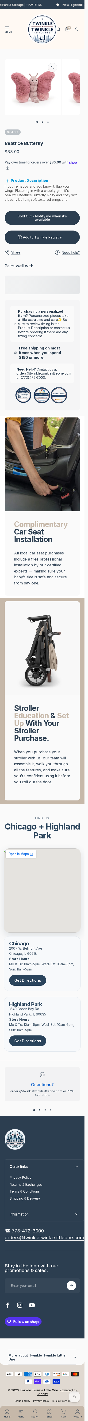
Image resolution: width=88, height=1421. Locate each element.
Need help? (71, 252)
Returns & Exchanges (26, 1184)
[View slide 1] (34, 1110)
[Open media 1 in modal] (52, 67)
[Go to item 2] (42, 122)
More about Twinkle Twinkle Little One (42, 1357)
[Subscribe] (71, 1285)
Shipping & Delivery (25, 1198)
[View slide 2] (39, 1110)
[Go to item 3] (48, 122)
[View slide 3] (45, 1110)
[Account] (76, 29)
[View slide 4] (51, 1110)
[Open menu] (7, 28)
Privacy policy (41, 1400)
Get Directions (27, 980)
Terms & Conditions (25, 1191)
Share (15, 252)
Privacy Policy (20, 1177)
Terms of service (61, 1400)
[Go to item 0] (36, 122)
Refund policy (22, 1400)
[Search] (58, 29)
